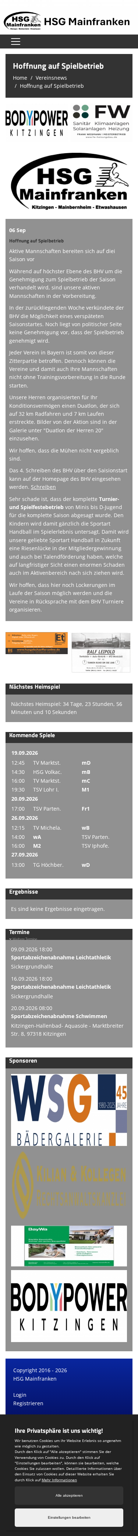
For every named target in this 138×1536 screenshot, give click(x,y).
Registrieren (28, 1403)
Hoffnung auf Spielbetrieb (52, 85)
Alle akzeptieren (69, 1495)
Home (20, 77)
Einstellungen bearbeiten (69, 1517)
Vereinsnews (51, 77)
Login (19, 1394)
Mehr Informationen (59, 1479)
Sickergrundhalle (32, 966)
